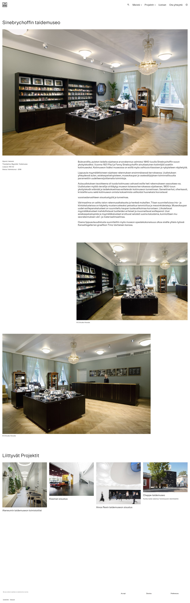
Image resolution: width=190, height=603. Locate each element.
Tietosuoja (12, 599)
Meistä (136, 4)
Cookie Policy (6, 599)
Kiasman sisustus (58, 498)
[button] (128, 4)
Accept (123, 593)
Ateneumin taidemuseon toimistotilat (22, 510)
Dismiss (149, 593)
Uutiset (162, 4)
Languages (187, 5)
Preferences (175, 593)
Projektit (149, 4)
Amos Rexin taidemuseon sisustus (114, 507)
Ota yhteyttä (175, 4)
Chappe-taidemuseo (154, 495)
